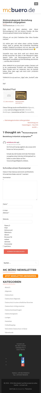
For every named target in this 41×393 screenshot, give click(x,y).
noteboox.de (11, 142)
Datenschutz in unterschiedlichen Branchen (19, 302)
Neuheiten (8, 321)
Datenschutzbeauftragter (13, 310)
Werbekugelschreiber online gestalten (16, 120)
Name (5, 204)
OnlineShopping (10, 325)
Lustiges (5, 110)
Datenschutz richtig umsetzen (14, 306)
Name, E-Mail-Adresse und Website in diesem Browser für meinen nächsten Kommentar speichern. (8, 235)
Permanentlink (29, 112)
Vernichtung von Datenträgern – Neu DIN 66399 (30, 125)
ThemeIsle (28, 389)
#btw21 (7, 287)
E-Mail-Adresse (6, 211)
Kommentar (7, 178)
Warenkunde (9, 332)
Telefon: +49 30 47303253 (20, 373)
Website (5, 219)
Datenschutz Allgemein (12, 299)
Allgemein (31, 107)
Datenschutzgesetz (11, 314)
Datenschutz (9, 295)
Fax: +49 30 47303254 (20, 375)
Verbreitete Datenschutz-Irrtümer (16, 329)
